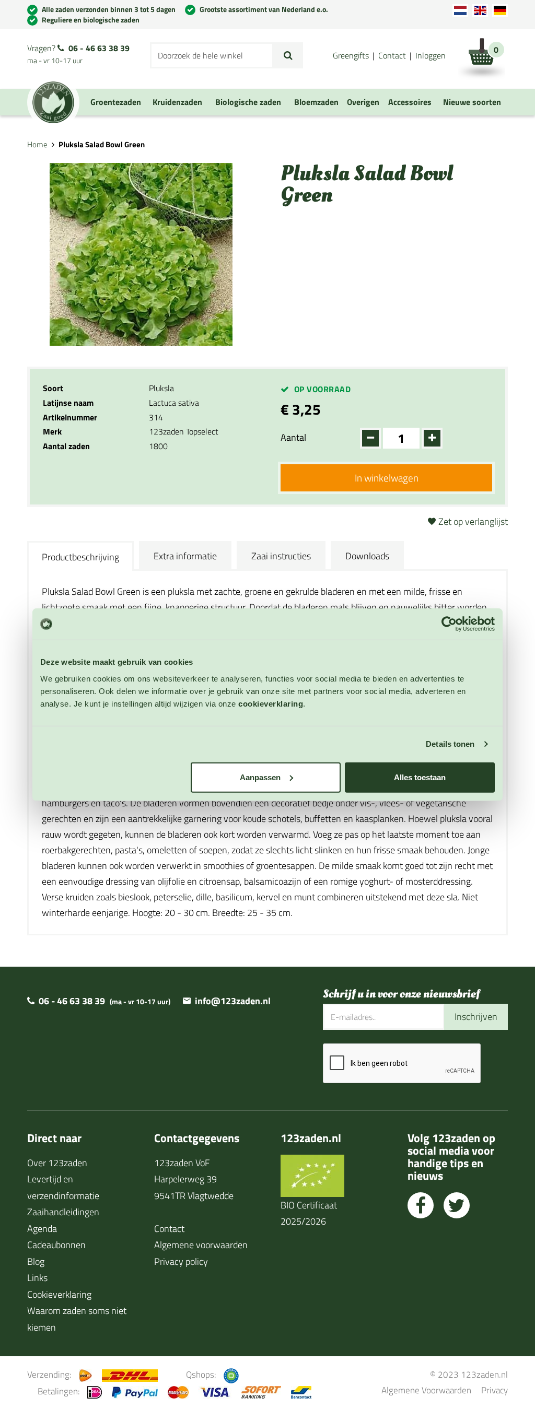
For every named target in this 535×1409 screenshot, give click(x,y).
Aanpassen (260, 776)
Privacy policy (181, 1261)
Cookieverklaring (59, 1294)
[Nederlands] (460, 10)
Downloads (367, 556)
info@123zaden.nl (233, 1001)
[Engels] (480, 10)
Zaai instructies (281, 556)
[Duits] (500, 10)
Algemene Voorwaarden (426, 1389)
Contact (392, 55)
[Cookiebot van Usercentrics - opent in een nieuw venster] (449, 624)
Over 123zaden (57, 1163)
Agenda (42, 1229)
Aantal (293, 437)
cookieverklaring (270, 703)
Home (37, 144)
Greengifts (351, 55)
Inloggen (430, 55)
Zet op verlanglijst (473, 521)
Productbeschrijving (80, 557)
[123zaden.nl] (53, 102)
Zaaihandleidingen (63, 1212)
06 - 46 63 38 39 (99, 48)
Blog (35, 1261)
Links (37, 1278)
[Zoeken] (288, 55)
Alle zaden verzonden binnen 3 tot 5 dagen (109, 9)
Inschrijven (476, 1016)
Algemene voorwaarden (201, 1245)
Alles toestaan (420, 776)
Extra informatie (185, 556)
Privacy (494, 1389)
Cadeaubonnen (56, 1245)
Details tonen (450, 743)
